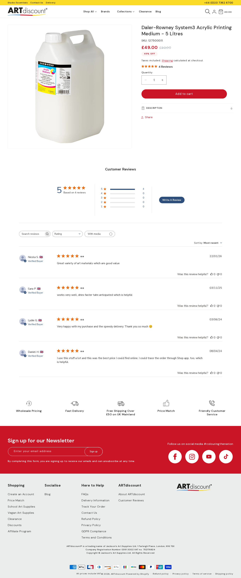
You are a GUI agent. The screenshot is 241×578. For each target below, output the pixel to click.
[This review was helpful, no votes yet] (211, 274)
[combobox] (67, 234)
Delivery (51, 2)
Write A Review (171, 199)
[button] (88, 11)
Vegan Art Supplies (21, 513)
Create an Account (21, 494)
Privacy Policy (91, 525)
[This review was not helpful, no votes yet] (218, 274)
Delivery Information (96, 500)
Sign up (93, 451)
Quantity (147, 72)
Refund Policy (91, 519)
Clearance (15, 519)
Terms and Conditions (97, 538)
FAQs (85, 494)
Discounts (15, 525)
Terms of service (202, 573)
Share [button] (149, 117)
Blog (48, 494)
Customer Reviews (131, 500)
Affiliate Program (19, 531)
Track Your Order (94, 507)
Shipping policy (224, 573)
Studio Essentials (18, 2)
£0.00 (228, 12)
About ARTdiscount (131, 494)
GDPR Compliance (94, 531)
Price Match (16, 500)
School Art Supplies (21, 507)
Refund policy (161, 573)
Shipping (167, 60)
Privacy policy (181, 573)
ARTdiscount (118, 574)
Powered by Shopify (137, 574)
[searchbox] (31, 234)
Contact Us (36, 2)
